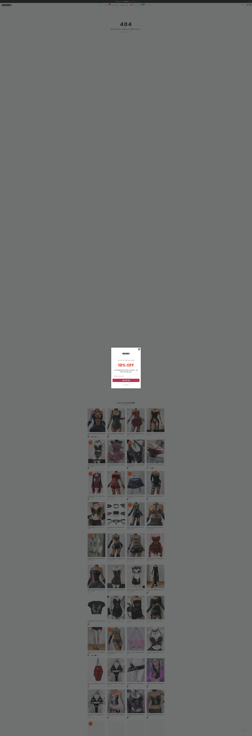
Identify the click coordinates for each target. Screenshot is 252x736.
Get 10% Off (126, 380)
